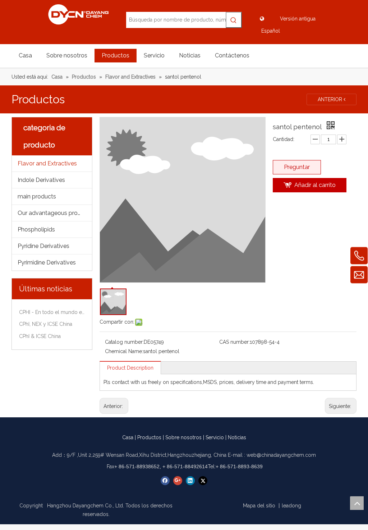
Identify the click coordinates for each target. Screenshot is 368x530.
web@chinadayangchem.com (281, 455)
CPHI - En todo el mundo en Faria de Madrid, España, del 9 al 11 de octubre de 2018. (52, 312)
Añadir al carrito (315, 185)
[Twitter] (202, 480)
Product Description (130, 368)
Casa (127, 437)
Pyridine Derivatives (43, 246)
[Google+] (177, 480)
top (357, 503)
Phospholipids (36, 229)
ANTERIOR (331, 99)
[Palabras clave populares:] (234, 20)
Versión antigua (298, 19)
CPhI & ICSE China (40, 336)
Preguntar (297, 167)
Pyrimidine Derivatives (47, 262)
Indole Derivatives (41, 180)
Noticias (237, 437)
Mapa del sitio (259, 505)
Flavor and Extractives (47, 163)
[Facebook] (165, 480)
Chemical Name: (124, 351)
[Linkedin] (190, 480)
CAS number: (234, 342)
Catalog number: (124, 342)
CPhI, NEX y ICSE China (45, 324)
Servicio (215, 437)
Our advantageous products (55, 213)
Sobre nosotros (183, 437)
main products (37, 196)
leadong (291, 505)
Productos (149, 437)
